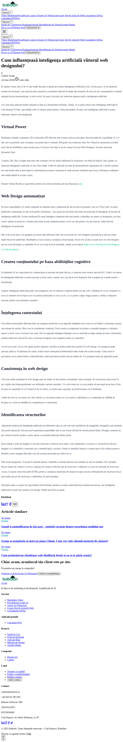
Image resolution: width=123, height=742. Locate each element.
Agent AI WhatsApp (48, 15)
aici (80, 183)
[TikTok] (11, 723)
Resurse (6, 22)
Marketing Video (15, 600)
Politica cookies (14, 677)
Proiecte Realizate (22, 24)
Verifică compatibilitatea (49, 574)
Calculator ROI (10, 18)
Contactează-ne (32, 28)
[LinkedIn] (2, 723)
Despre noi (12, 657)
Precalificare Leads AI (27, 15)
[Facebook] (8, 723)
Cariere (10, 659)
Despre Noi (19, 27)
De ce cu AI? (7, 27)
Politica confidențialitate (18, 674)
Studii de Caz (7, 24)
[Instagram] (5, 723)
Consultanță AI (93, 15)
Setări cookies (14, 680)
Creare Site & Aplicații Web (71, 15)
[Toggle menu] (4, 31)
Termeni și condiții (16, 671)
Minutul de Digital (52, 24)
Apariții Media (68, 24)
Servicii (5, 13)
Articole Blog (37, 24)
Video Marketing (9, 15)
